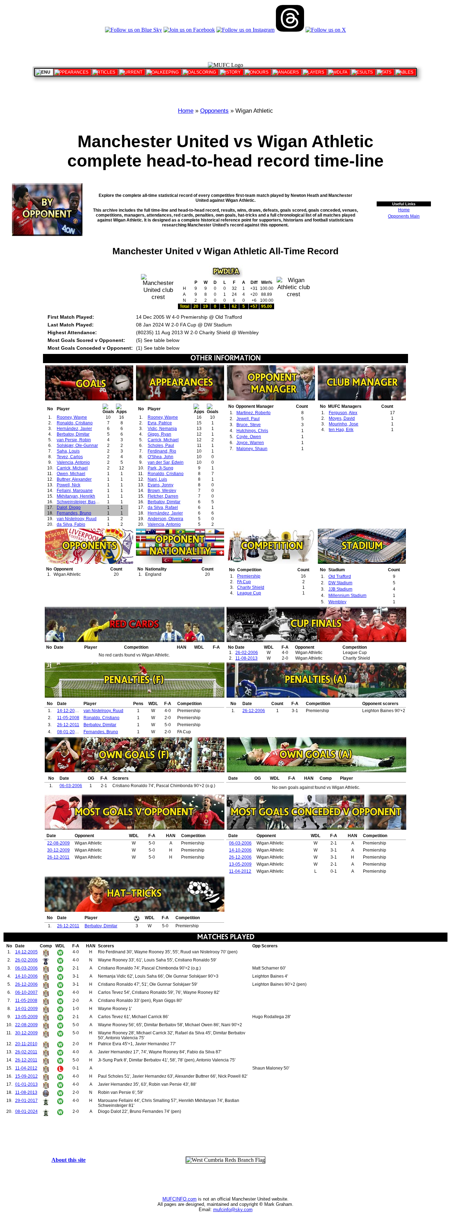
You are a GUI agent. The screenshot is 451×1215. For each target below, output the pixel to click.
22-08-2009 (58, 843)
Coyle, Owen (248, 436)
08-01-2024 (68, 731)
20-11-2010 (26, 1043)
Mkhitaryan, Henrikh (76, 496)
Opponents (214, 110)
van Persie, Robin (74, 439)
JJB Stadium (340, 589)
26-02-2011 (26, 1051)
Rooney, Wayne (72, 417)
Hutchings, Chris (252, 430)
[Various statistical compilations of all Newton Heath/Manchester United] (385, 72)
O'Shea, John (160, 456)
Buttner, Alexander (74, 479)
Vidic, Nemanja (162, 428)
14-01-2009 (26, 1008)
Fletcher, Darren (163, 496)
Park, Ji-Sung (160, 468)
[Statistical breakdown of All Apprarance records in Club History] (72, 72)
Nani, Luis (157, 479)
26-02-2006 (246, 652)
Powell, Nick (68, 484)
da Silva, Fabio (71, 524)
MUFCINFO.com (179, 1199)
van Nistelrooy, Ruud (77, 518)
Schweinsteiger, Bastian (80, 501)
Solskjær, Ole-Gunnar (77, 445)
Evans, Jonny (160, 484)
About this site (68, 1160)
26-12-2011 (68, 724)
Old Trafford (339, 576)
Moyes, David (342, 418)
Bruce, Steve (248, 424)
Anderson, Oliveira (165, 518)
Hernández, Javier (74, 428)
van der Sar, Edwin (166, 462)
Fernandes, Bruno (74, 513)
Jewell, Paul (248, 418)
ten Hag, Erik (341, 429)
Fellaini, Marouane (75, 490)
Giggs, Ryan (159, 434)
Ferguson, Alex (343, 412)
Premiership (248, 576)
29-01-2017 (26, 1100)
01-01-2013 (26, 1084)
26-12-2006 (253, 710)
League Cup (249, 593)
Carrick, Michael (72, 468)
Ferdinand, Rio (162, 451)
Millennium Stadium (347, 595)
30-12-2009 (58, 850)
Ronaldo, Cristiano (75, 422)
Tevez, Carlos (70, 456)
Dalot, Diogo (69, 507)
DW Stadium (340, 582)
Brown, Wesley (162, 490)
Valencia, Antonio (73, 462)
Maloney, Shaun (251, 448)
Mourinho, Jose (343, 424)
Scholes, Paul (161, 445)
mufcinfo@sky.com (233, 1209)
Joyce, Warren (250, 442)
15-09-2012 (26, 1076)
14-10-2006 (240, 850)
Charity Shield (250, 587)
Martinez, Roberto (253, 412)
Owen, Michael (71, 473)
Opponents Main (404, 216)
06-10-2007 (26, 992)
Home (185, 110)
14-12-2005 (68, 710)
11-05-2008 (68, 717)
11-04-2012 (240, 871)
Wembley (337, 601)
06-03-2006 (71, 785)
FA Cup (244, 581)
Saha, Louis (68, 451)
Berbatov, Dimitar (73, 434)
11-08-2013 (246, 658)
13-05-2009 (240, 864)
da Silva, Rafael (163, 507)
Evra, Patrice (160, 422)
